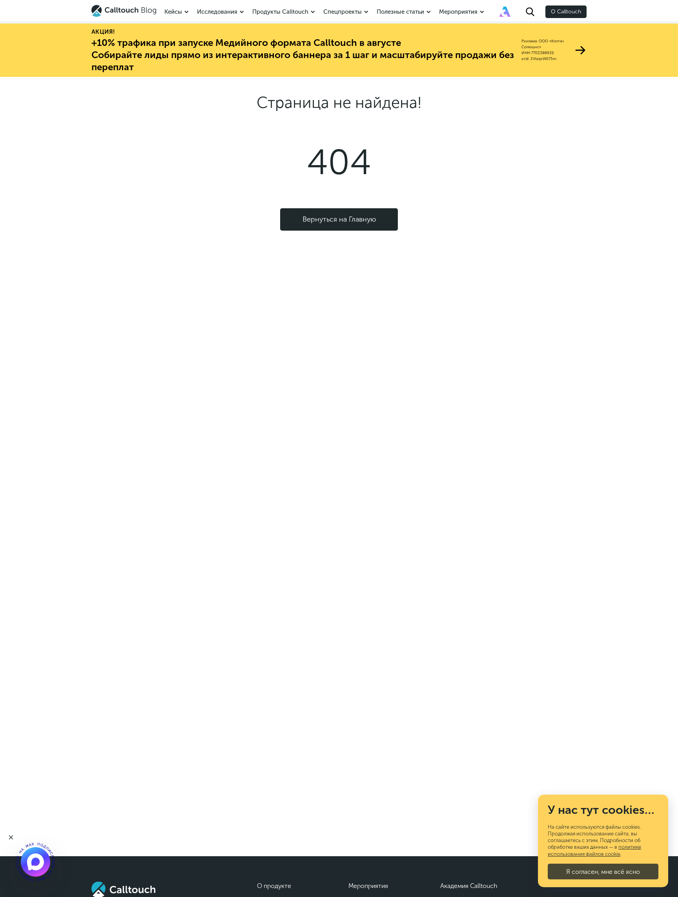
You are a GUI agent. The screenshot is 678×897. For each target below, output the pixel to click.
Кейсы (173, 11)
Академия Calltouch (469, 886)
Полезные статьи (400, 11)
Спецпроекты (342, 11)
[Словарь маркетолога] (505, 12)
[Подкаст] (35, 861)
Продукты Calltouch (280, 11)
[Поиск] (530, 11)
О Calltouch (566, 11)
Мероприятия (458, 11)
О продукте (274, 886)
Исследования (217, 11)
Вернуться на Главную (339, 219)
